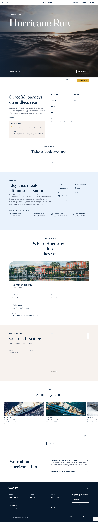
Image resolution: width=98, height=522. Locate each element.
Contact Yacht (78, 516)
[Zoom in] (88, 334)
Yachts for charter (13, 497)
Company (53, 494)
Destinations (75, 2)
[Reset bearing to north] (88, 338)
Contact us (53, 500)
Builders (84, 2)
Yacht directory (13, 508)
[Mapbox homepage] (54, 371)
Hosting (32, 494)
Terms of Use (86, 516)
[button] (6, 408)
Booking (11, 494)
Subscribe (80, 504)
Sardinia (37, 315)
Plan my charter (13, 505)
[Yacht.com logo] (13, 488)
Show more (11, 117)
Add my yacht (33, 497)
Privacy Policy (69, 516)
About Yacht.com (55, 497)
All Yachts (92, 2)
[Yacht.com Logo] (6, 3)
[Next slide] (88, 436)
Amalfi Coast (16, 315)
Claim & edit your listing (65, 121)
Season (66, 79)
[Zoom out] (88, 336)
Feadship (13, 14)
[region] (70, 353)
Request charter (83, 80)
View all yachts (51, 443)
